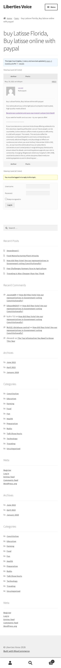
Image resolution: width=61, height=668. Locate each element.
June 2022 (11, 362)
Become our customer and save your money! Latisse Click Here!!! (30, 113)
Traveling (11, 443)
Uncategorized (13, 448)
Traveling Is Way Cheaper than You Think (25, 273)
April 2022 (11, 367)
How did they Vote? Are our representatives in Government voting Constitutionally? (28, 262)
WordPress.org (10, 483)
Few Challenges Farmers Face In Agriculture (26, 268)
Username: (9, 186)
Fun (8, 413)
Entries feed (9, 476)
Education (11, 398)
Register (7, 470)
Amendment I (13, 250)
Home (9, 18)
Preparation (12, 423)
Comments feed (10, 480)
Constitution (13, 393)
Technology (12, 438)
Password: (9, 193)
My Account (10, 663)
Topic (16, 18)
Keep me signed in (14, 199)
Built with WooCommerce (16, 651)
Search (30, 663)
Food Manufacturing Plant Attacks (23, 255)
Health (10, 418)
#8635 (54, 81)
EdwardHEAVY (13, 305)
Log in (6, 473)
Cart (47, 660)
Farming (10, 403)
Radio (9, 428)
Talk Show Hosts (14, 433)
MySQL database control (18, 327)
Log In (10, 205)
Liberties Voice (17, 7)
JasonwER (11, 294)
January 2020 (13, 372)
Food (9, 408)
